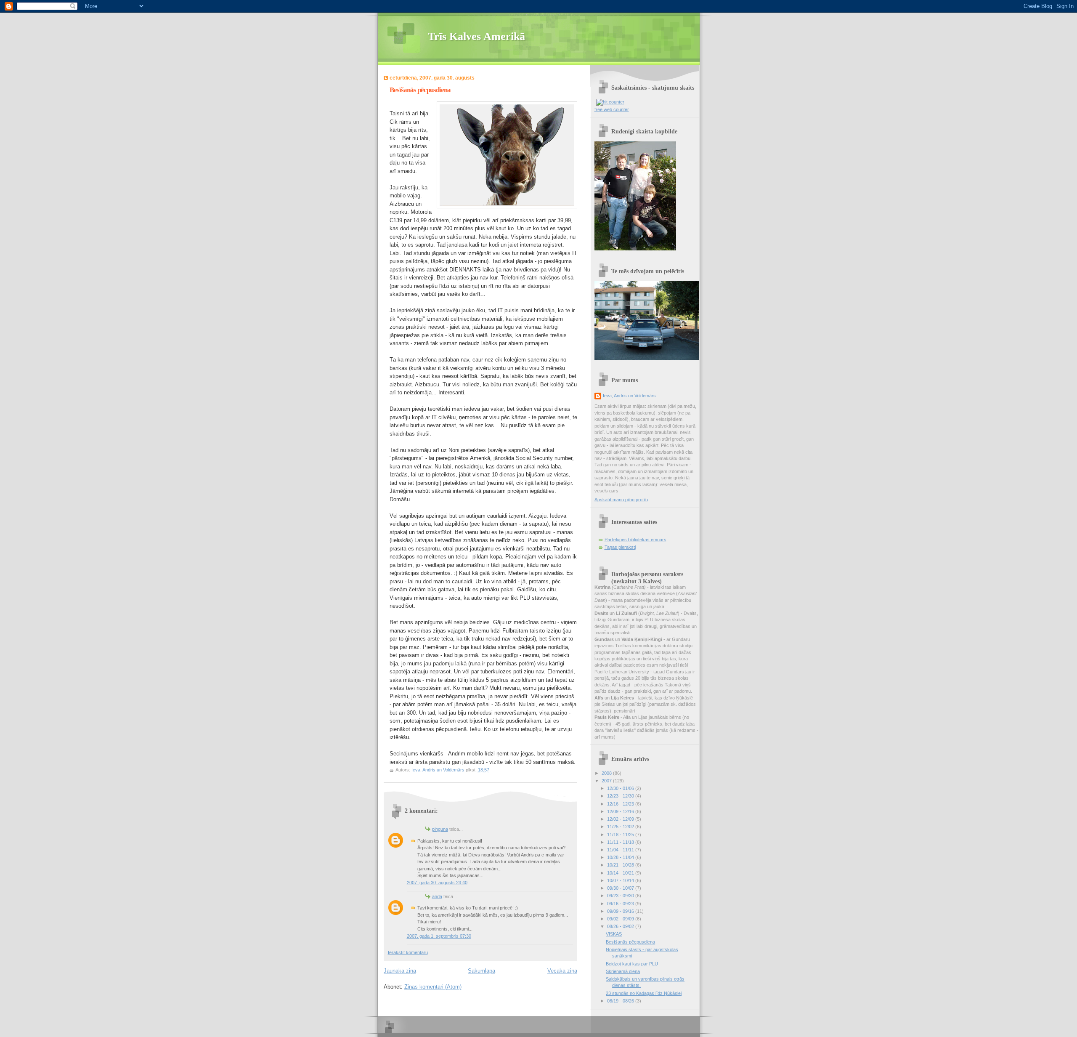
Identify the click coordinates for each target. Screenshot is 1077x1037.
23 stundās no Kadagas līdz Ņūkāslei (644, 993)
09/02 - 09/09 (621, 918)
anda (437, 896)
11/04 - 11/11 (621, 849)
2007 (607, 780)
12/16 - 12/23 (621, 803)
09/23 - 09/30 (621, 895)
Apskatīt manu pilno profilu (621, 499)
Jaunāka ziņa (400, 971)
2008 (607, 773)
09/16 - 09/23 (621, 903)
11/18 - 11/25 (621, 834)
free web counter (611, 109)
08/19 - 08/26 (621, 1000)
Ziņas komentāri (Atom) (433, 987)
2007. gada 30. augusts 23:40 (437, 882)
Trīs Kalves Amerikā (476, 36)
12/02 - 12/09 (621, 819)
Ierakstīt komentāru (408, 952)
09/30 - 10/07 (621, 888)
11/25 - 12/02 (621, 826)
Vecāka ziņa (562, 971)
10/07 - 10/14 (621, 880)
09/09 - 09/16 (621, 911)
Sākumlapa (481, 971)
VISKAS (614, 933)
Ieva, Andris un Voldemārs (629, 395)
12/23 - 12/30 (621, 795)
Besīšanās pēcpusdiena (630, 941)
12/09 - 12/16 (621, 811)
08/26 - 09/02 (621, 926)
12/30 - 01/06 (621, 788)
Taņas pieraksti (620, 547)
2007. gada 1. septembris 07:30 (439, 936)
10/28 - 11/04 (621, 857)
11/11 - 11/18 (621, 842)
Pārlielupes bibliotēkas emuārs (635, 539)
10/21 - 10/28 (621, 864)
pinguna (440, 829)
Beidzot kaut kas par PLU (632, 963)
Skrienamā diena (623, 971)
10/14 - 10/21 (621, 872)
